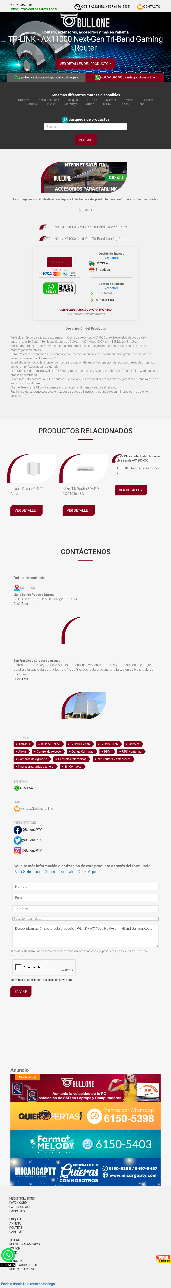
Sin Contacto (72, 766)
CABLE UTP (17, 1231)
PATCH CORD (18, 1202)
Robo (141, 104)
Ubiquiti (73, 100)
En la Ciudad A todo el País (109, 292)
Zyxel (129, 100)
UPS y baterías (131, 751)
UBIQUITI (15, 1219)
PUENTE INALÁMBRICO (24, 1244)
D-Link (107, 104)
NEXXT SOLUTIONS (22, 1198)
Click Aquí (21, 604)
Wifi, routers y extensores (114, 759)
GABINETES (17, 1211)
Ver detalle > (26, 510)
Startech (24, 100)
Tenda (124, 104)
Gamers (134, 744)
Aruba (90, 104)
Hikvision (147, 100)
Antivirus (24, 744)
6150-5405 (28, 788)
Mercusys (70, 104)
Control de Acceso (49, 751)
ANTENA (15, 1223)
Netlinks (31, 104)
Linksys (50, 104)
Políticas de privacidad (58, 980)
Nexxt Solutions (49, 100)
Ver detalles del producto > (85, 64)
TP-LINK (92, 100)
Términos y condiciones (25, 980)
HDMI (107, 751)
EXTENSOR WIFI (19, 1207)
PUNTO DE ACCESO (22, 1269)
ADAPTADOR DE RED (23, 1265)
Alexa (22, 751)
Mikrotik (111, 100)
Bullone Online (50, 744)
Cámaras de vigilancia (32, 759)
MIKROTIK (15, 1261)
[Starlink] (85, 177)
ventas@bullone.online (140, 77)
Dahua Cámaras (82, 751)
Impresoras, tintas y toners (35, 766)
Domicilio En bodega (109, 261)
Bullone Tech (109, 744)
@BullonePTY (32, 830)
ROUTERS (16, 1227)
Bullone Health (80, 744)
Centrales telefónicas (72, 759)
